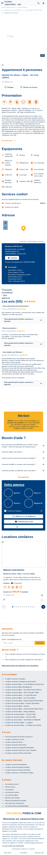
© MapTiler (22, 241)
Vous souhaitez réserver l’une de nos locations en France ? (25, 655)
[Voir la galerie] (23, 36)
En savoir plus (7, 140)
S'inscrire (39, 643)
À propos (6, 780)
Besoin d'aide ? (10, 650)
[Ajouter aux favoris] (42, 600)
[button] (43, 3)
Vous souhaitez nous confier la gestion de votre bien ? (24, 659)
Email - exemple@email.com (12, 639)
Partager (10, 87)
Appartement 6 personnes (11, 12)
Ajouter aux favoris (30, 87)
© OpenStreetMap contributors (35, 241)
